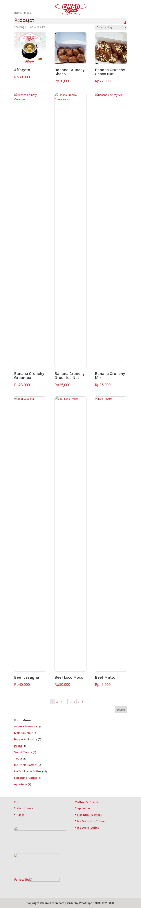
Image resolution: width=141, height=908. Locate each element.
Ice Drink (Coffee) (25, 765)
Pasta (18, 745)
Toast (18, 758)
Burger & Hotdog (25, 739)
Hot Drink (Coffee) (26, 777)
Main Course (22, 733)
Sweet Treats (23, 752)
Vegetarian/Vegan (26, 726)
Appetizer (20, 784)
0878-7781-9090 (104, 903)
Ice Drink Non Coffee (27, 771)
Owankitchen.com (52, 903)
